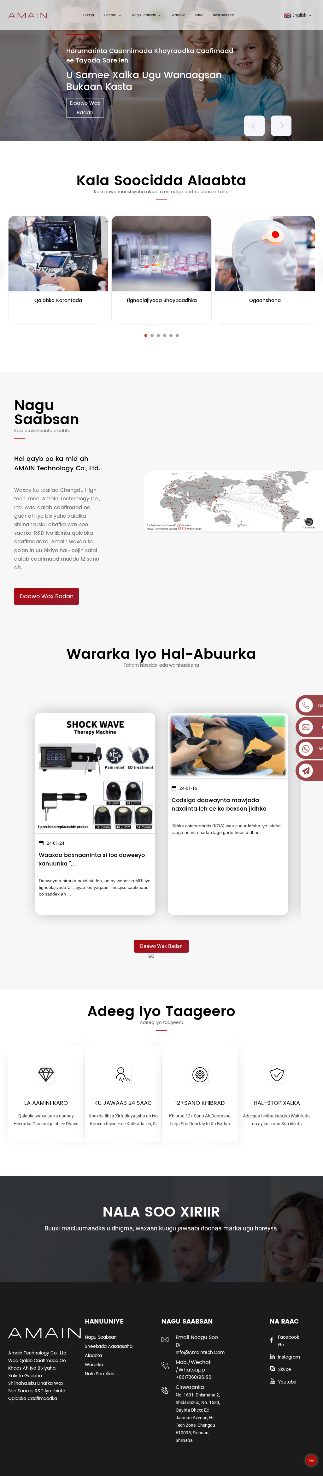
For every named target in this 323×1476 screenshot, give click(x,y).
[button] (254, 126)
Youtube (287, 1382)
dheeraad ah (58, 313)
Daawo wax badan (46, 596)
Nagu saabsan (144, 15)
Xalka (199, 15)
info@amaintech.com (199, 1352)
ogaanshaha (265, 301)
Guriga (88, 15)
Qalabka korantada (58, 301)
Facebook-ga (290, 1341)
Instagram (289, 1357)
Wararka (178, 15)
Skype (284, 1369)
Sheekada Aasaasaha (108, 1346)
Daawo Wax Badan (85, 107)
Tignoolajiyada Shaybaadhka (161, 301)
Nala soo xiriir (223, 15)
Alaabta (109, 15)
